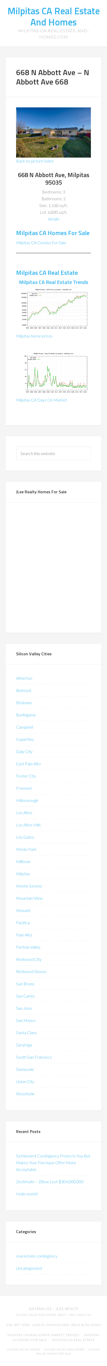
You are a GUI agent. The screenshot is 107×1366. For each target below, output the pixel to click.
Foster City (26, 775)
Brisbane (24, 702)
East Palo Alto (28, 763)
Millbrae (23, 861)
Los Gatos (25, 836)
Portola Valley (28, 946)
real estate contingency (36, 1255)
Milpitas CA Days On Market (41, 399)
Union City (25, 1081)
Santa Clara (26, 1032)
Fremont (24, 788)
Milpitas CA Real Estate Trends (53, 282)
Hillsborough (27, 800)
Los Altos (24, 812)
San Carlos (25, 995)
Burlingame (26, 714)
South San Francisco (34, 1056)
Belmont (23, 690)
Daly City (24, 751)
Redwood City (29, 959)
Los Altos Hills (28, 824)
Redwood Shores (31, 971)
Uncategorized (29, 1268)
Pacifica (23, 922)
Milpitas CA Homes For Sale (53, 232)
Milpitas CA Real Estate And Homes (54, 16)
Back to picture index (35, 160)
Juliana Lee (40, 1309)
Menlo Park (26, 849)
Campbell (24, 726)
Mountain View (29, 898)
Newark (23, 910)
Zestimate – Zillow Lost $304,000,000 (50, 1181)
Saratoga (24, 1044)
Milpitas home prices (34, 335)
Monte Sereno (29, 885)
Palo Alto (24, 934)
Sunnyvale (25, 1069)
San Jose (24, 1008)
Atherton (24, 678)
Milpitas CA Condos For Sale (41, 242)
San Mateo (26, 1020)
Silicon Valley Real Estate (64, 1349)
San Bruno (25, 983)
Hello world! (27, 1193)
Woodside (25, 1093)
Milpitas (23, 873)
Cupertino (25, 739)
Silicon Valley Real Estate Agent (41, 1314)
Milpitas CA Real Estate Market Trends (43, 1335)
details (53, 218)
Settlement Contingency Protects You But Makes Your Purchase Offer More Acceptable (53, 1162)
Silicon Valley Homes (23, 1349)
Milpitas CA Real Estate (47, 272)
